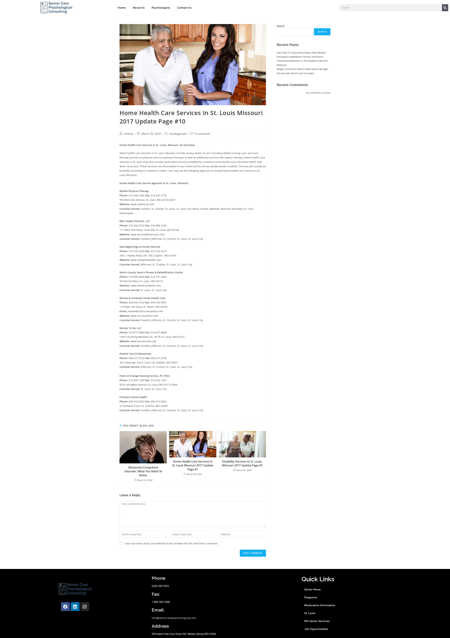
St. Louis (309, 613)
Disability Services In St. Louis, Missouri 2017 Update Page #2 (242, 463)
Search (281, 26)
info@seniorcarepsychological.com (174, 618)
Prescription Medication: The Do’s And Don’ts (300, 56)
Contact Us (184, 7)
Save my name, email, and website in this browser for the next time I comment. (171, 543)
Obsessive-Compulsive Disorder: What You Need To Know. (143, 471)
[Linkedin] (75, 606)
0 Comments (202, 133)
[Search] (445, 7)
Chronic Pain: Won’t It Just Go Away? (295, 73)
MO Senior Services (317, 621)
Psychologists (161, 7)
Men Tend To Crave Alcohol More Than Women (301, 52)
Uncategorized (178, 133)
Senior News (312, 589)
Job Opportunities (316, 629)
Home (122, 7)
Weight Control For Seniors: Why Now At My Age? (302, 69)
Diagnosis (310, 597)
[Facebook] (65, 606)
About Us (139, 7)
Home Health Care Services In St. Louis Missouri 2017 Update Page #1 (192, 465)
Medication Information (319, 605)
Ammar (128, 133)
